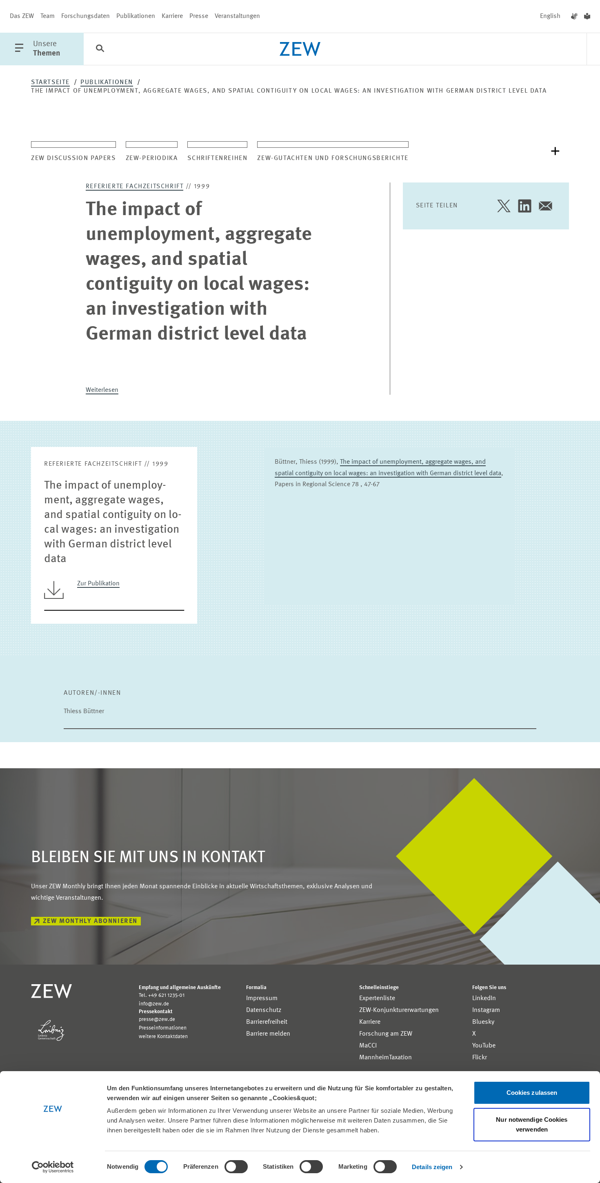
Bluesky (483, 1022)
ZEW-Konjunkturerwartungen (399, 1010)
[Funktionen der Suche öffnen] (100, 49)
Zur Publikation (98, 583)
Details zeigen (432, 1166)
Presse (198, 16)
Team (47, 16)
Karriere (172, 16)
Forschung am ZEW (385, 1034)
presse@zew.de (157, 1019)
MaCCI (368, 1046)
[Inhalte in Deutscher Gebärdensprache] (574, 16)
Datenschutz (263, 1010)
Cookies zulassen (532, 1092)
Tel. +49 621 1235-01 (161, 995)
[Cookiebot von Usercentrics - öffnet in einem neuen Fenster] (53, 1167)
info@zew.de (154, 1004)
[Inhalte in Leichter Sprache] (587, 16)
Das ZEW (22, 16)
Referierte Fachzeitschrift (135, 186)
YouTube (484, 1046)
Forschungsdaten (85, 16)
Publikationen (135, 16)
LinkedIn (484, 998)
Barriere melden (268, 1034)
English (550, 16)
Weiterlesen (102, 390)
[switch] (236, 1166)
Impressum (262, 998)
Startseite (50, 82)
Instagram (486, 1010)
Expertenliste (377, 998)
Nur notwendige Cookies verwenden (531, 1124)
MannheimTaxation (385, 1057)
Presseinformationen (163, 1028)
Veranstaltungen (237, 16)
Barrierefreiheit (266, 1022)
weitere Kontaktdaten (163, 1036)
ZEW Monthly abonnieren (90, 921)
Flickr (479, 1057)
